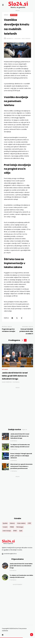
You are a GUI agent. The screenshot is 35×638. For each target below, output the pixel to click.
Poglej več (24, 429)
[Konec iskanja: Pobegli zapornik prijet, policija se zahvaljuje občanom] (5, 456)
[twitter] (17, 318)
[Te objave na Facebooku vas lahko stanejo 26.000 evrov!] (5, 447)
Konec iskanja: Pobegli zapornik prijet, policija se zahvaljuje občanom (21, 456)
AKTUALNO (14, 15)
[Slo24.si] (14, 4)
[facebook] (12, 318)
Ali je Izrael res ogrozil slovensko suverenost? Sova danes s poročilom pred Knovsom (21, 466)
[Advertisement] (17, 406)
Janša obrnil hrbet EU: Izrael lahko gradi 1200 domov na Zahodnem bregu (15, 376)
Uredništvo (9, 38)
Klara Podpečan (6, 382)
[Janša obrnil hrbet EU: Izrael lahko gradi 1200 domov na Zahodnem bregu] (17, 355)
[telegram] (21, 318)
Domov (6, 15)
